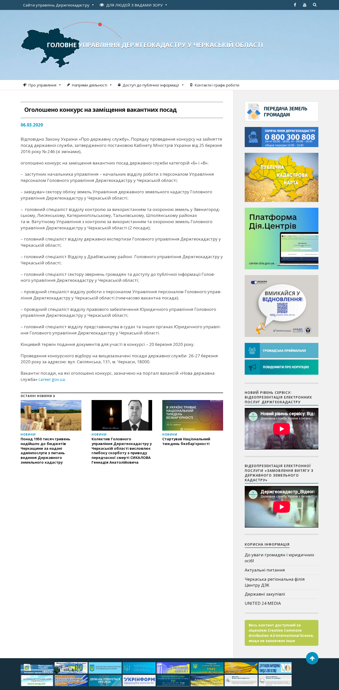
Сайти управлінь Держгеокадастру (56, 4)
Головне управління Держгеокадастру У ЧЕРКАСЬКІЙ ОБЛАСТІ (155, 45)
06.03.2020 (32, 125)
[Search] (314, 4)
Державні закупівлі (265, 594)
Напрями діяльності (89, 84)
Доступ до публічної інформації (151, 84)
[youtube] (304, 4)
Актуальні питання (265, 570)
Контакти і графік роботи (217, 84)
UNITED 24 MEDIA (263, 603)
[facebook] (295, 4)
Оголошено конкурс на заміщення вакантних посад (100, 109)
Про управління (42, 84)
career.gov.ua (51, 379)
